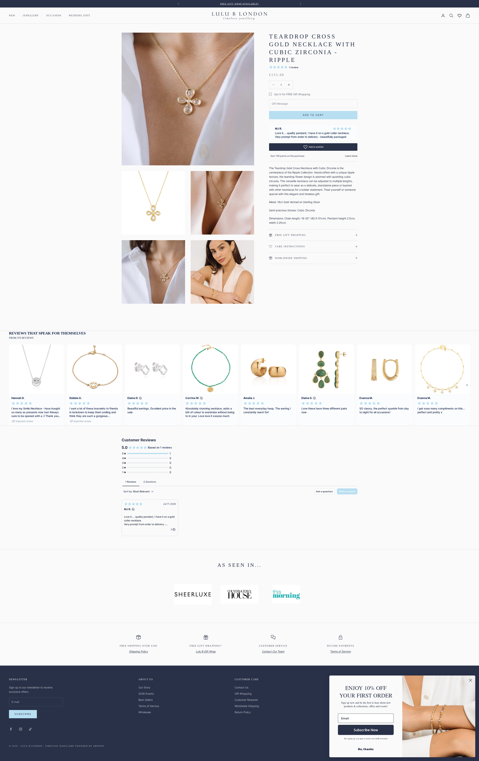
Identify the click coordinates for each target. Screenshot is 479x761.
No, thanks (366, 749)
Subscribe (22, 713)
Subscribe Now (366, 730)
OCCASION (53, 15)
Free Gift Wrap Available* (239, 4)
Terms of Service (148, 706)
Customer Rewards (246, 699)
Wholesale (144, 712)
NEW (12, 15)
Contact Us (241, 687)
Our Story (144, 687)
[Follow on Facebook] (11, 729)
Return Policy (243, 712)
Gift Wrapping (243, 693)
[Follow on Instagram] (20, 729)
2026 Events (146, 693)
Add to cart (313, 114)
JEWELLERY (31, 15)
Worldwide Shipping (247, 706)
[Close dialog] (470, 680)
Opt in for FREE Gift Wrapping (292, 94)
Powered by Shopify (90, 746)
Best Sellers (145, 699)
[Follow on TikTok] (30, 729)
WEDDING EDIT (79, 15)
